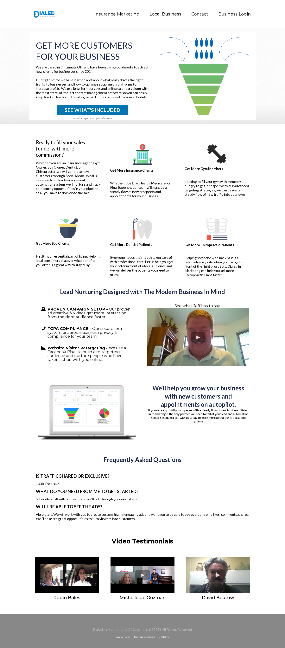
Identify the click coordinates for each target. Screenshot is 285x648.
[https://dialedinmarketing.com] (44, 14)
